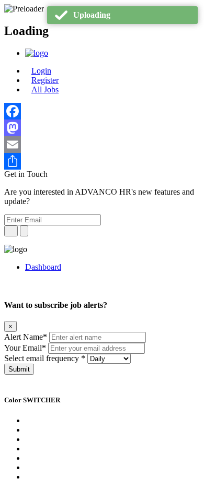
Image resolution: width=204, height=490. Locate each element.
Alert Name (25, 336)
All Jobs (45, 89)
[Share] (102, 161)
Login (41, 70)
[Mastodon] (102, 127)
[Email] (102, 144)
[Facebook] (102, 111)
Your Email (25, 347)
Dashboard (43, 266)
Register (45, 80)
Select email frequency (44, 358)
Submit (19, 369)
